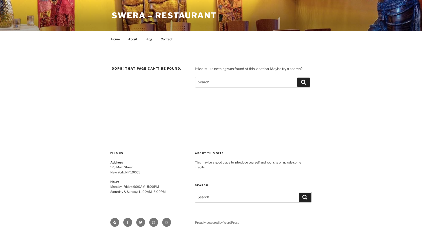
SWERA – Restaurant (164, 15)
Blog (149, 39)
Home (115, 39)
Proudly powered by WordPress (217, 222)
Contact (167, 39)
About (132, 39)
